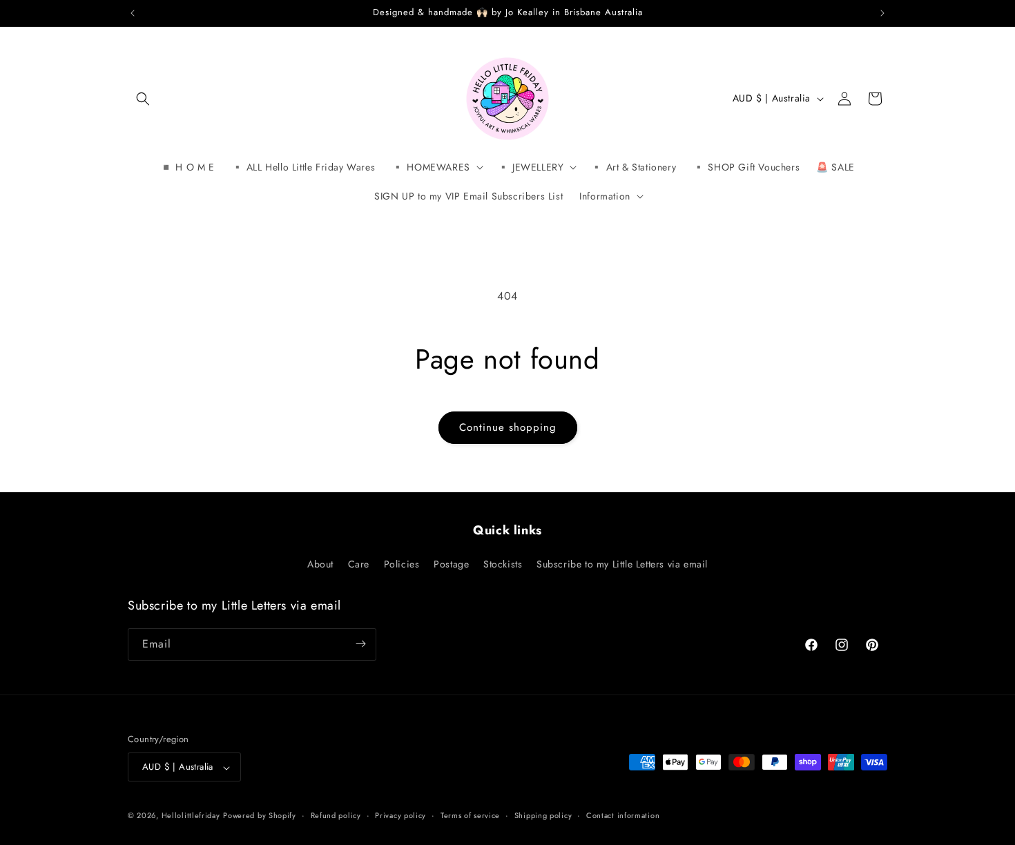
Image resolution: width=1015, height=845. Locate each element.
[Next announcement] (882, 13)
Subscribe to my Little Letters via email (622, 565)
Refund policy (336, 815)
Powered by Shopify (259, 816)
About (320, 565)
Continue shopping (508, 427)
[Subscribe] (360, 644)
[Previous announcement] (132, 13)
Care (358, 565)
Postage (451, 565)
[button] (143, 99)
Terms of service (470, 815)
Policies (402, 565)
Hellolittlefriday (191, 816)
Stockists (502, 565)
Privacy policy (400, 815)
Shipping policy (543, 815)
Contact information (622, 815)
